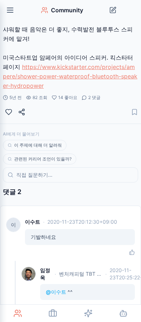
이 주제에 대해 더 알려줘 (38, 145)
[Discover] (88, 313)
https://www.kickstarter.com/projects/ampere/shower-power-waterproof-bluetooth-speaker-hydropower (70, 76)
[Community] (17, 313)
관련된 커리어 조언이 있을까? (43, 159)
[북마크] (134, 112)
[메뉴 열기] (10, 10)
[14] (8, 112)
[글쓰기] (112, 10)
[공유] (21, 112)
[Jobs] (53, 313)
